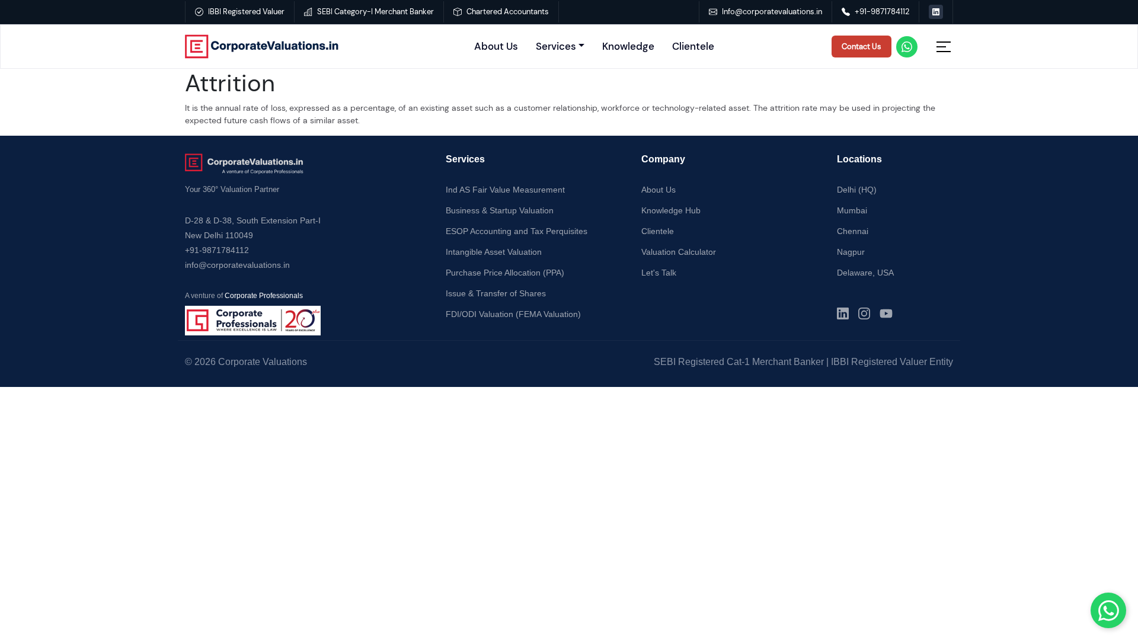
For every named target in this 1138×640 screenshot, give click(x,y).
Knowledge (628, 46)
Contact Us (861, 46)
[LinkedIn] (843, 313)
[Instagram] (864, 313)
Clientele (693, 46)
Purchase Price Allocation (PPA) (505, 272)
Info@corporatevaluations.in (772, 12)
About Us (496, 46)
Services (556, 46)
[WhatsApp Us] (1108, 610)
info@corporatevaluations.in (237, 265)
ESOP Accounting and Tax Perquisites (516, 231)
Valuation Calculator (678, 252)
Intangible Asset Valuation (494, 252)
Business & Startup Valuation (500, 210)
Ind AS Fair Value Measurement (505, 189)
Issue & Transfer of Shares (496, 293)
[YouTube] (886, 313)
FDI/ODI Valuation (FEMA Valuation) (513, 314)
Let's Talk (658, 272)
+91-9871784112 (882, 12)
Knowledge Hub (671, 210)
